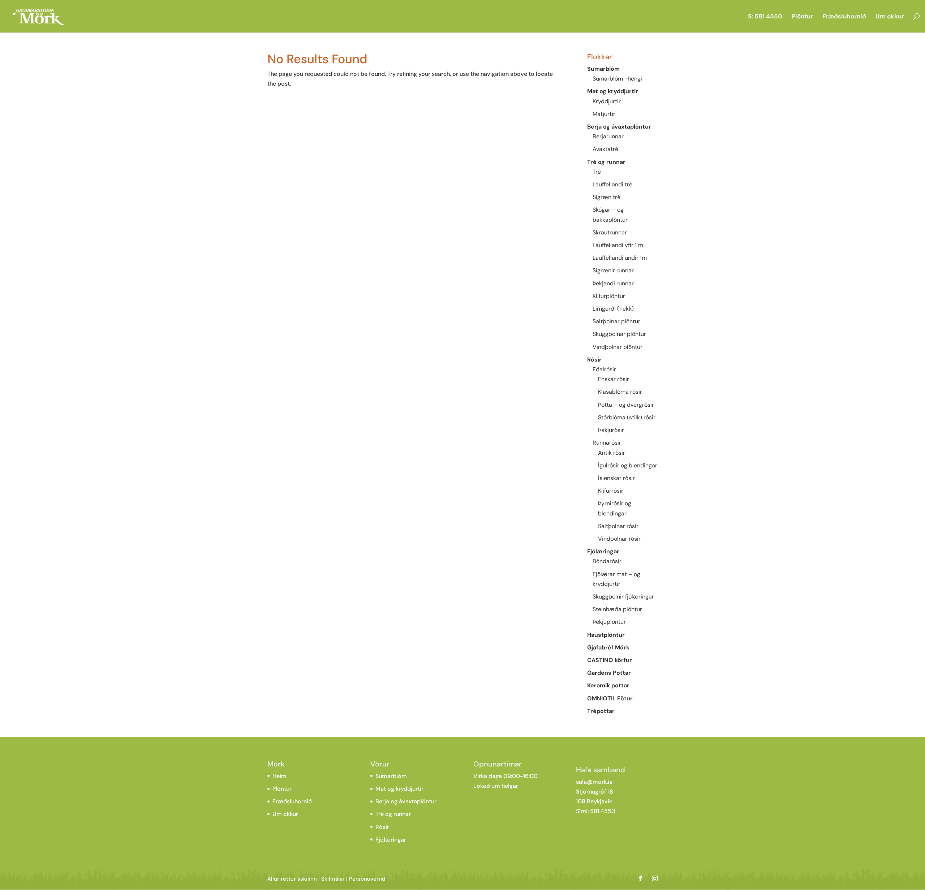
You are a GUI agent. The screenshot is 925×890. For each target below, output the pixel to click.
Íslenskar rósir (616, 478)
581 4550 (602, 811)
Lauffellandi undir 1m (620, 258)
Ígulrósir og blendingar (627, 465)
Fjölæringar (603, 551)
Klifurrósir (610, 490)
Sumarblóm (603, 69)
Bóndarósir (607, 561)
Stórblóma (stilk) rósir (626, 417)
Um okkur (889, 17)
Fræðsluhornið (844, 17)
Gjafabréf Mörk (608, 647)
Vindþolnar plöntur (617, 347)
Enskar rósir (613, 379)
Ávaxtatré (605, 149)
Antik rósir (611, 453)
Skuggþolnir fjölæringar (623, 596)
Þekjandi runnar (613, 283)
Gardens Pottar (609, 673)
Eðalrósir (604, 369)
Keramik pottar (608, 685)
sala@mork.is (594, 782)
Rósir (594, 359)
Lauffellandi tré (612, 184)
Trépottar (601, 711)
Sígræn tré (606, 197)
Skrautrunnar (610, 232)
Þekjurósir (611, 430)
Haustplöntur (606, 635)
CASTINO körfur (609, 660)
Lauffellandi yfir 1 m (618, 245)
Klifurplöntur (609, 296)
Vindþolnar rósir (619, 539)
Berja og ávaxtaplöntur (619, 126)
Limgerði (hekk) (613, 308)
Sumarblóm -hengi (617, 78)
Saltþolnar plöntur (616, 321)
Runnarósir (607, 442)
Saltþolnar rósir (618, 526)
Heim (279, 776)
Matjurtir (604, 114)
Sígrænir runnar (613, 270)
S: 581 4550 (765, 17)
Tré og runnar (606, 162)
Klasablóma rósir (620, 392)
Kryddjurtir (607, 101)
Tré (597, 172)
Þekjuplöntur (609, 622)
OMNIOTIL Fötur (610, 698)
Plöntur (802, 17)
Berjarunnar (608, 136)
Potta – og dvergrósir (626, 405)
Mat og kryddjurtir (612, 91)
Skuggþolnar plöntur (619, 334)
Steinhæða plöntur (617, 609)
